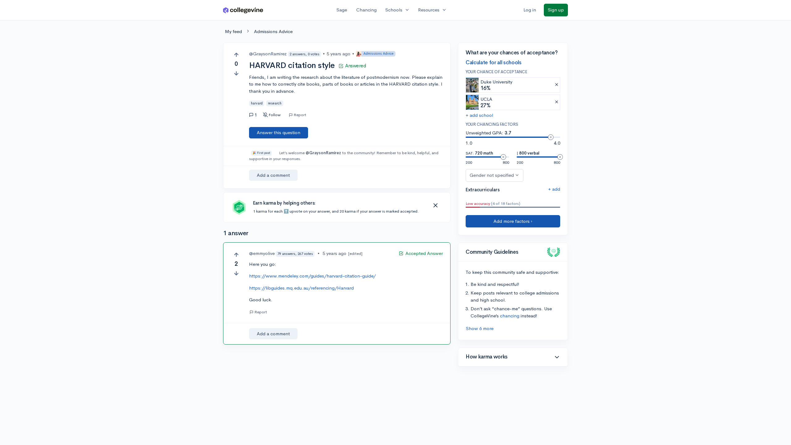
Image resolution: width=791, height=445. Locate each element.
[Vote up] (236, 55)
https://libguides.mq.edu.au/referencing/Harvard (301, 288)
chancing (509, 316)
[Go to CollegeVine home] (243, 10)
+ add (554, 189)
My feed (233, 31)
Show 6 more (479, 328)
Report (300, 114)
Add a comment (273, 175)
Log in (529, 10)
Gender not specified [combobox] (492, 175)
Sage (341, 10)
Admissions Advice (273, 31)
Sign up (556, 10)
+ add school (479, 115)
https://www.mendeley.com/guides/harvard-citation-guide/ (312, 276)
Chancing (366, 10)
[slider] (550, 137)
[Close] (435, 205)
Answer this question (278, 132)
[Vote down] (236, 73)
